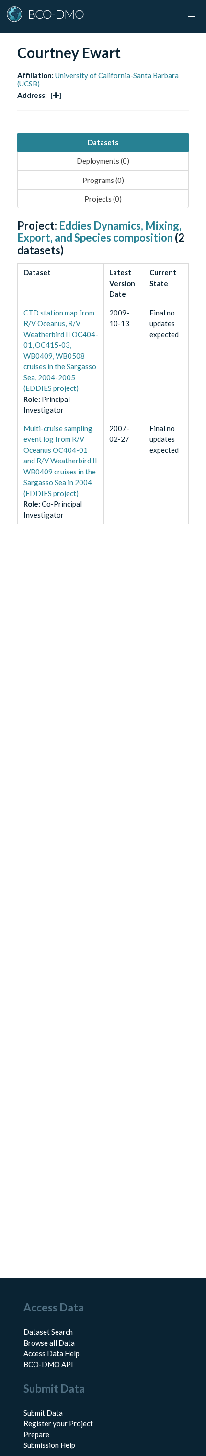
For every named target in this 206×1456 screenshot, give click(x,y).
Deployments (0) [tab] (103, 161)
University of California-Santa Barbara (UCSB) (98, 79)
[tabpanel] (103, 382)
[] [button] (55, 95)
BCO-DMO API (48, 1364)
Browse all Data (49, 1342)
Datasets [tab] (103, 142)
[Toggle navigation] (191, 14)
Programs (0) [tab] (103, 180)
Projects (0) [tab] (103, 198)
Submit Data (43, 1412)
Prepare (36, 1434)
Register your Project (58, 1423)
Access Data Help (51, 1353)
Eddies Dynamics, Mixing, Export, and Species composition (99, 231)
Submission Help (49, 1445)
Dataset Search (48, 1331)
